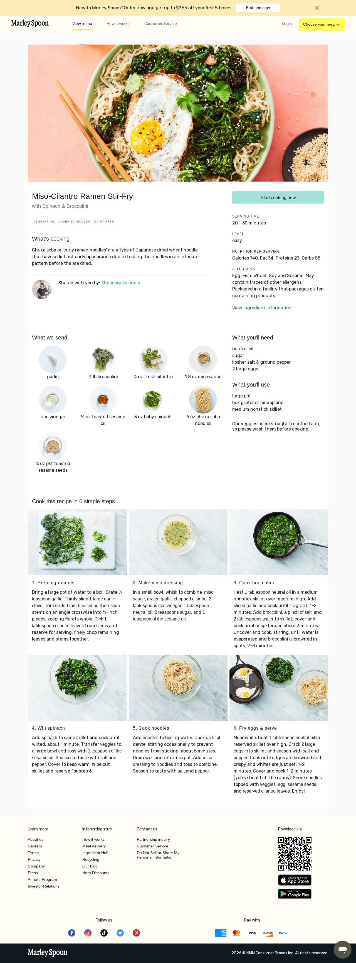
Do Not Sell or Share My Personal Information (158, 854)
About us (35, 839)
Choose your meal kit (321, 24)
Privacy (34, 859)
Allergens (243, 269)
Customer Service (160, 23)
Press (33, 873)
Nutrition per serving (256, 251)
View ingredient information (261, 308)
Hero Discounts (95, 873)
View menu (82, 23)
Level (238, 234)
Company (36, 866)
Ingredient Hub (95, 852)
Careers (35, 846)
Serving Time (245, 216)
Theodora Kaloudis (120, 282)
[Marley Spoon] (48, 953)
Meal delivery (94, 846)
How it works (118, 23)
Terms (33, 852)
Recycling (90, 859)
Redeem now (258, 7)
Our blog (90, 866)
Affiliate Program (42, 879)
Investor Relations (44, 886)
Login (287, 23)
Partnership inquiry (153, 839)
